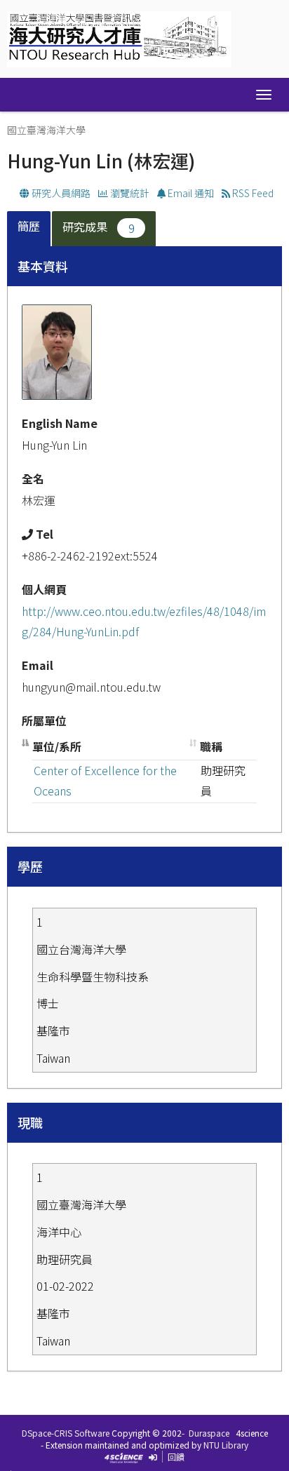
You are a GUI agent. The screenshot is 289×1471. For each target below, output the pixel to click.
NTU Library (225, 1445)
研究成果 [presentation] (98, 226)
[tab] (29, 229)
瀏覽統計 (128, 193)
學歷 (30, 866)
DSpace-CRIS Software (65, 1433)
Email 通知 (190, 193)
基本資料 (43, 266)
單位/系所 (56, 746)
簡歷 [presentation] (29, 225)
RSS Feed (252, 193)
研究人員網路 (59, 193)
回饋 (176, 1457)
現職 (30, 1122)
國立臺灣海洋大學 (46, 130)
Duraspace (209, 1433)
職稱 (211, 746)
